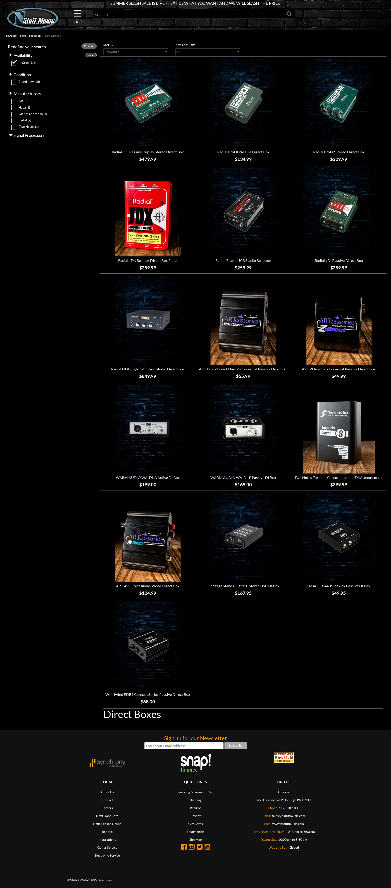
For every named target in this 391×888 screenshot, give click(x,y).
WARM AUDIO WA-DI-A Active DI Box (148, 477)
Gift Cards (195, 824)
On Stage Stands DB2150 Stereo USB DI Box (243, 586)
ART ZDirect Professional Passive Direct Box (339, 369)
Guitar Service (107, 847)
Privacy (196, 816)
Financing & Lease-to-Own (196, 792)
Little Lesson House (107, 824)
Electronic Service (107, 855)
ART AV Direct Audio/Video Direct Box (147, 586)
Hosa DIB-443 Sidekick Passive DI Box (338, 586)
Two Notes (29, 126)
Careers (107, 808)
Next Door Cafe (107, 816)
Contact (107, 800)
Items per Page (185, 45)
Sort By (108, 45)
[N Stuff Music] (32, 18)
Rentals (107, 832)
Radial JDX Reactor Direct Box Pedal (147, 260)
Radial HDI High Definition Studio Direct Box (148, 369)
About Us (107, 792)
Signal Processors (31, 35)
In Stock (27, 62)
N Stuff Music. (82, 880)
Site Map (195, 839)
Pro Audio (11, 35)
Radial (25, 120)
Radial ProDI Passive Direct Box (243, 152)
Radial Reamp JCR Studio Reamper (243, 260)
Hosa (24, 107)
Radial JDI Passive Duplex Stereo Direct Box (148, 152)
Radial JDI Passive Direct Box (339, 260)
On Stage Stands (33, 114)
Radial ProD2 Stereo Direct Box (339, 152)
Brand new (29, 81)
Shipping (195, 800)
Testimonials (195, 832)
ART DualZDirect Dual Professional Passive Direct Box (244, 369)
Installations (107, 839)
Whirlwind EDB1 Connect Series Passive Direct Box (147, 694)
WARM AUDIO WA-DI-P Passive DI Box (243, 477)
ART (24, 101)
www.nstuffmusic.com (288, 824)
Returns (195, 808)
